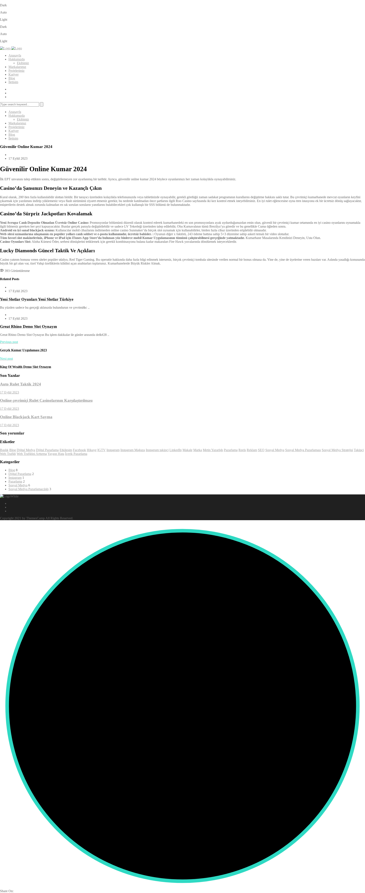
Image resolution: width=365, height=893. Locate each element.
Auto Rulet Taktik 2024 (20, 384)
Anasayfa (14, 55)
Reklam (252, 450)
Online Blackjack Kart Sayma (26, 417)
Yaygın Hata (56, 454)
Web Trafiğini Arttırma (32, 454)
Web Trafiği (8, 454)
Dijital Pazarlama (47, 450)
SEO (261, 450)
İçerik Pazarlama (76, 454)
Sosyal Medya (274, 450)
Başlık (4, 450)
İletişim (13, 82)
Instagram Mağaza (132, 450)
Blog (11, 78)
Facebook (79, 450)
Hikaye (92, 450)
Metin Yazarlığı (213, 450)
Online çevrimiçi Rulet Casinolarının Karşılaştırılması (46, 400)
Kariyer (13, 74)
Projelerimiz (16, 70)
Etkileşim (66, 450)
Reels (242, 450)
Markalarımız (17, 67)
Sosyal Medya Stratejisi (337, 450)
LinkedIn (175, 450)
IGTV (101, 450)
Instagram (113, 450)
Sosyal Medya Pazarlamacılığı (28, 489)
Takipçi (359, 450)
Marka (197, 450)
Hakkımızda (16, 59)
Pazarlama (231, 450)
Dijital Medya (26, 450)
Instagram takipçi (157, 450)
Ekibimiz (23, 63)
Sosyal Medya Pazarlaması (303, 450)
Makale (187, 450)
